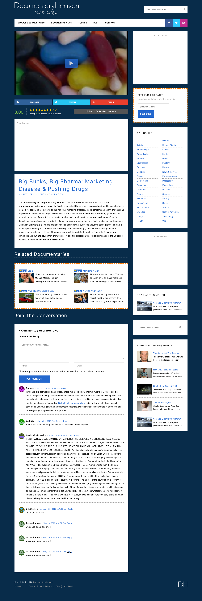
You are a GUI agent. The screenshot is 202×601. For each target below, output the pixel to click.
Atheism (140, 158)
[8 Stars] (50, 110)
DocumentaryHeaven (43, 582)
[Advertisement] (71, 147)
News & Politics (169, 171)
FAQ (58, 586)
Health (42, 194)
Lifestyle (166, 149)
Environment (143, 207)
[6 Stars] (45, 110)
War (164, 220)
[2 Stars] (33, 110)
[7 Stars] (47, 110)
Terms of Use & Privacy (40, 586)
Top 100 (82, 23)
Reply (63, 388)
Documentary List (61, 23)
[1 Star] (31, 110)
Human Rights (169, 145)
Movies (165, 153)
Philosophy (167, 180)
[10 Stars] (56, 110)
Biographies (142, 162)
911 (138, 140)
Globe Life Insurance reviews (71, 402)
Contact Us (19, 586)
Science (166, 194)
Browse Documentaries (31, 23)
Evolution (141, 211)
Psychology (167, 185)
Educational (142, 202)
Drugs (33, 194)
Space (165, 202)
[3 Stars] (36, 110)
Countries (141, 189)
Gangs (140, 216)
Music (165, 158)
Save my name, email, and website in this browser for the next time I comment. (63, 371)
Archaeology (143, 149)
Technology (167, 216)
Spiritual (166, 207)
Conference (142, 180)
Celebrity (141, 171)
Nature (165, 167)
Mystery (166, 162)
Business (23, 194)
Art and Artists (143, 153)
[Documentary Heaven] (46, 13)
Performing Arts (169, 176)
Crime (140, 176)
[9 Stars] (53, 110)
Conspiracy (142, 185)
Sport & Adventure (171, 211)
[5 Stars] (42, 110)
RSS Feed (68, 586)
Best (96, 23)
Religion (166, 189)
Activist (140, 145)
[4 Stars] (39, 110)
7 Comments (56, 194)
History (165, 140)
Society (165, 198)
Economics (142, 198)
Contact (110, 23)
